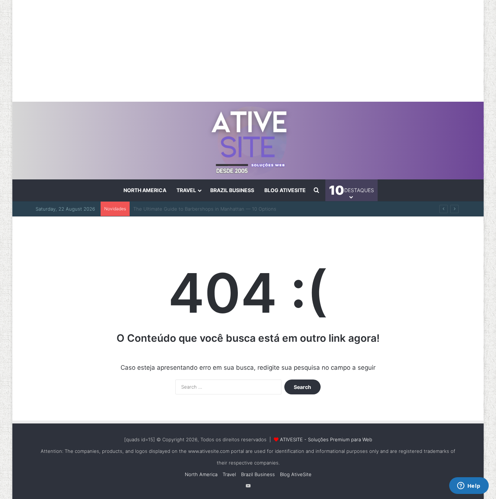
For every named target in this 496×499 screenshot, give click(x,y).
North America (144, 190)
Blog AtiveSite (285, 190)
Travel (186, 190)
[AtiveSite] (248, 140)
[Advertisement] (248, 51)
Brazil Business (232, 190)
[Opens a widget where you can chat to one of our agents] (469, 486)
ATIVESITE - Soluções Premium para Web (326, 439)
